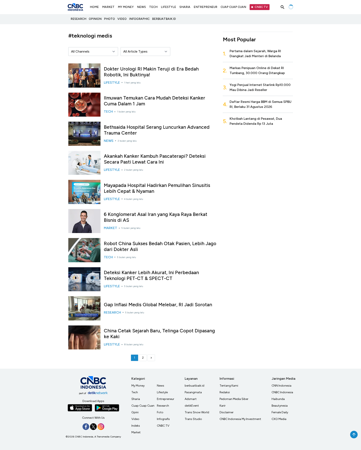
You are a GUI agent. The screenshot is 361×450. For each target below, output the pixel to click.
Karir (223, 405)
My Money (138, 385)
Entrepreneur (165, 399)
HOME (94, 7)
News (160, 385)
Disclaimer (227, 412)
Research (163, 405)
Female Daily (280, 412)
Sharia (135, 399)
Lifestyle (162, 392)
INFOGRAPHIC (139, 19)
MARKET (108, 7)
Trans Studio (193, 419)
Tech (134, 392)
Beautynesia (280, 405)
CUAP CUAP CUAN (233, 7)
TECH (153, 7)
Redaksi (225, 392)
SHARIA (184, 7)
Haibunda (278, 399)
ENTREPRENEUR (205, 7)
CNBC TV (261, 7)
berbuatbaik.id (194, 385)
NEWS (141, 7)
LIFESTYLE (168, 7)
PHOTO (109, 19)
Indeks (135, 425)
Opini (135, 412)
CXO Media (279, 419)
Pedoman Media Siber (234, 399)
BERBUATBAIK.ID (164, 19)
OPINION (95, 19)
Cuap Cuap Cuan (142, 405)
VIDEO (122, 19)
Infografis (163, 419)
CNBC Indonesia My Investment (240, 419)
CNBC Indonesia (282, 392)
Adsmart (191, 399)
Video (135, 419)
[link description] (151, 357)
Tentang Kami (229, 385)
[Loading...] (290, 7)
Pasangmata (193, 392)
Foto (160, 412)
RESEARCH (78, 19)
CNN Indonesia (281, 385)
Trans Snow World (197, 412)
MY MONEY (126, 7)
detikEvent (192, 405)
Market (136, 432)
